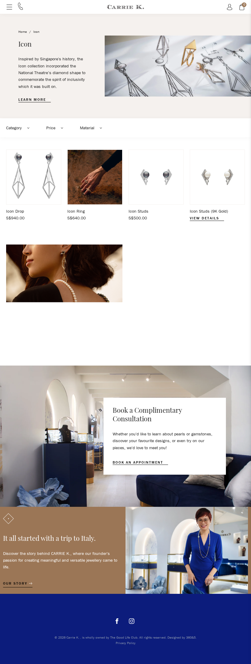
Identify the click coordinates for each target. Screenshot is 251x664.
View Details (205, 218)
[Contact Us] (20, 8)
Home (22, 31)
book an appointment (139, 462)
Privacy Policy (126, 643)
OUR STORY (16, 583)
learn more (32, 99)
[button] (20, 127)
